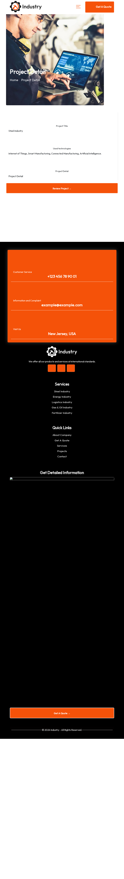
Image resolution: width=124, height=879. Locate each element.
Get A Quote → (62, 713)
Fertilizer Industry (62, 412)
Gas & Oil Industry (62, 407)
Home (14, 80)
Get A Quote (62, 440)
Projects (62, 451)
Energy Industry (62, 396)
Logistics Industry (62, 402)
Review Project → (62, 188)
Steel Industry (62, 391)
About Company (62, 434)
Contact (62, 456)
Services (62, 445)
